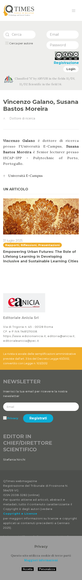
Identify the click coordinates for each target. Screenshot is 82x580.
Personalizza (47, 569)
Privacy (12, 418)
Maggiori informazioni (41, 560)
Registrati (38, 418)
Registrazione (66, 63)
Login (70, 69)
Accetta (27, 569)
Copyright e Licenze (20, 513)
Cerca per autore (21, 43)
